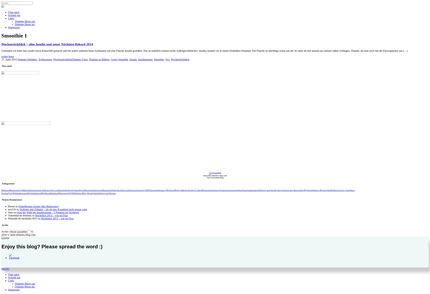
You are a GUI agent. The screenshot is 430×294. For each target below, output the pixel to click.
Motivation (63, 193)
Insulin (133, 59)
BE (42, 193)
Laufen (255, 190)
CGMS (146, 190)
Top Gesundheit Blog (215, 178)
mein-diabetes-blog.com (48, 190)
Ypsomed (153, 190)
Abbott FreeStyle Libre (191, 190)
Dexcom (124, 190)
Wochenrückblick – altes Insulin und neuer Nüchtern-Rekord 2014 (47, 44)
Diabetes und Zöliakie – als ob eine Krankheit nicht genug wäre (53, 209)
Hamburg (54, 193)
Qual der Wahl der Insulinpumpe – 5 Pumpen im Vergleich (48, 212)
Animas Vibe (163, 190)
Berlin (30, 193)
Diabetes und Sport (266, 190)
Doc (302, 190)
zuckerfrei (237, 190)
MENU (5, 268)
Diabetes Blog (317, 190)
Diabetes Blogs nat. (25, 21)
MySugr (307, 190)
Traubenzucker (226, 190)
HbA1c (177, 190)
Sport (171, 190)
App (95, 193)
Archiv (5, 231)
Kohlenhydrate (72, 190)
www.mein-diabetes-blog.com (215, 176)
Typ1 (10, 193)
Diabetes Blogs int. (25, 24)
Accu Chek (345, 190)
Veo (167, 59)
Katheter (37, 193)
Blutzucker (14, 190)
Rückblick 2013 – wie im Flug (51, 215)
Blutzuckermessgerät (93, 190)
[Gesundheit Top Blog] (215, 173)
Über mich (13, 12)
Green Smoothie (119, 59)
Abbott (47, 193)
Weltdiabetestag (20, 193)
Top (422, 286)
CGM (21, 190)
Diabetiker (116, 190)
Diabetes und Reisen (106, 193)
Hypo (81, 190)
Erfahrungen (45, 59)
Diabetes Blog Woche (83, 193)
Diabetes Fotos (80, 59)
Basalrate (107, 190)
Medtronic (335, 190)
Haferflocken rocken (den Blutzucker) (38, 206)
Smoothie (159, 59)
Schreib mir (14, 15)
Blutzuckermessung (210, 190)
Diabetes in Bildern (99, 59)
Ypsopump (247, 190)
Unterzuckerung (135, 190)
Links (11, 18)
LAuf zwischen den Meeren (287, 190)
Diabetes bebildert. (27, 59)
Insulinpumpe (145, 59)
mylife (327, 190)
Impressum (14, 27)
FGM (71, 193)
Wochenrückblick (62, 59)
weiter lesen (7, 56)
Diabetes (5, 190)
